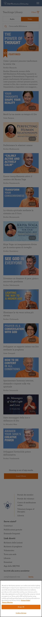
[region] (21, 598)
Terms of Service (7, 602)
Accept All (21, 607)
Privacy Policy (25, 600)
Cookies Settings (21, 613)
